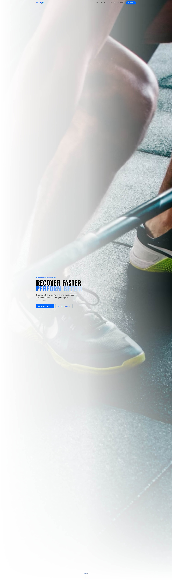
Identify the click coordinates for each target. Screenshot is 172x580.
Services (103, 2)
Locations (112, 2)
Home (96, 2)
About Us (120, 2)
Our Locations (63, 306)
